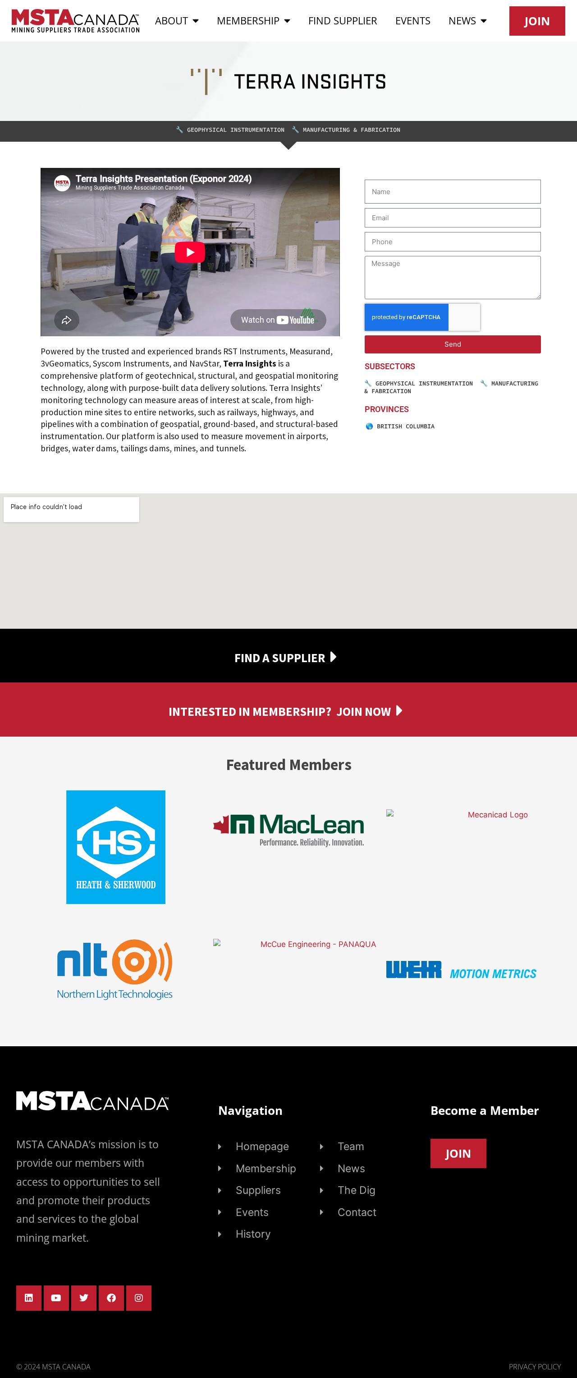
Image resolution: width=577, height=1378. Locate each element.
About (171, 21)
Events (412, 21)
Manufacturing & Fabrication (351, 130)
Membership (248, 21)
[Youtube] (56, 1298)
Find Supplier (342, 21)
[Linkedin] (28, 1298)
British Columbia (406, 426)
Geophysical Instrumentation (235, 130)
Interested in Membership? (250, 711)
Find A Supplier (279, 657)
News (462, 21)
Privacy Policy (535, 1367)
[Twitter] (83, 1298)
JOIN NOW (363, 711)
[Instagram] (138, 1298)
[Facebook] (111, 1298)
